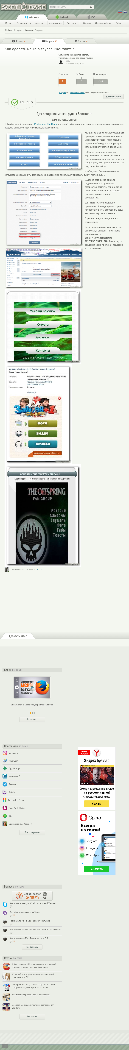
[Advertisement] (30, 76)
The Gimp (52, 124)
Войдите (62, 93)
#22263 (39, 569)
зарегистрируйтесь (77, 93)
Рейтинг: (80, 74)
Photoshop (39, 124)
